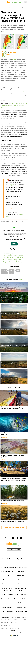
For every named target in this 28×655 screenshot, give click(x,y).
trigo (11, 622)
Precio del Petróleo (21, 611)
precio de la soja (5, 625)
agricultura (4, 270)
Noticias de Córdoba (20, 599)
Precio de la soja (20, 603)
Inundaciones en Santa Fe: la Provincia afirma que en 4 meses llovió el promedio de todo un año (13, 255)
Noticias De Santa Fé (7, 599)
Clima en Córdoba (7, 594)
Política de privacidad (14, 549)
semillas (3, 620)
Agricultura (11, 7)
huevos (24, 620)
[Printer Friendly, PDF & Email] (26, 221)
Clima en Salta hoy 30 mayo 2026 (9, 379)
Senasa (20, 563)
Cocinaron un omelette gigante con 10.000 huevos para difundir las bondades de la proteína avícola (13, 479)
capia (20, 620)
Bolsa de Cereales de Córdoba (18, 617)
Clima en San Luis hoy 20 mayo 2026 (10, 314)
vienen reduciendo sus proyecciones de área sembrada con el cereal (14, 92)
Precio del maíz (7, 607)
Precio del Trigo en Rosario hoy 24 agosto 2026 (12, 521)
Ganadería (20, 575)
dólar (15, 620)
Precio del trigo (21, 607)
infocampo (4, 300)
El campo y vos (21, 571)
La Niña (14, 59)
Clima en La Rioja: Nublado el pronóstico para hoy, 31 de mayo (13, 346)
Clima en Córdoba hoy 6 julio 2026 (9, 298)
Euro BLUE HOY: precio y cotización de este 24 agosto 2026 (12, 456)
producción (4, 273)
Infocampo (3, 7)
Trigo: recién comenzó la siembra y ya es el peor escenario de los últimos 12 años (14, 105)
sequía (11, 273)
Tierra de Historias (7, 584)
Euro (12, 620)
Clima (7, 7)
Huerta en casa (7, 580)
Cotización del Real (7, 571)
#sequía (11, 185)
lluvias (17, 270)
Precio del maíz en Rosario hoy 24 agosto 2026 (12, 500)
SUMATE (14, 243)
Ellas (7, 575)
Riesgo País (7, 603)
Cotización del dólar (7, 567)
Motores (20, 580)
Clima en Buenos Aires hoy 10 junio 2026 (11, 330)
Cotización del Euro (20, 567)
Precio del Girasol (7, 611)
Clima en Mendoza (21, 594)
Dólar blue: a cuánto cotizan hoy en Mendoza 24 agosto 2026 (13, 433)
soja (8, 620)
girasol (16, 622)
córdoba (11, 270)
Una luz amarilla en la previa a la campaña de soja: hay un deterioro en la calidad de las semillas (13, 407)
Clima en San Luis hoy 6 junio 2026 (9, 363)
